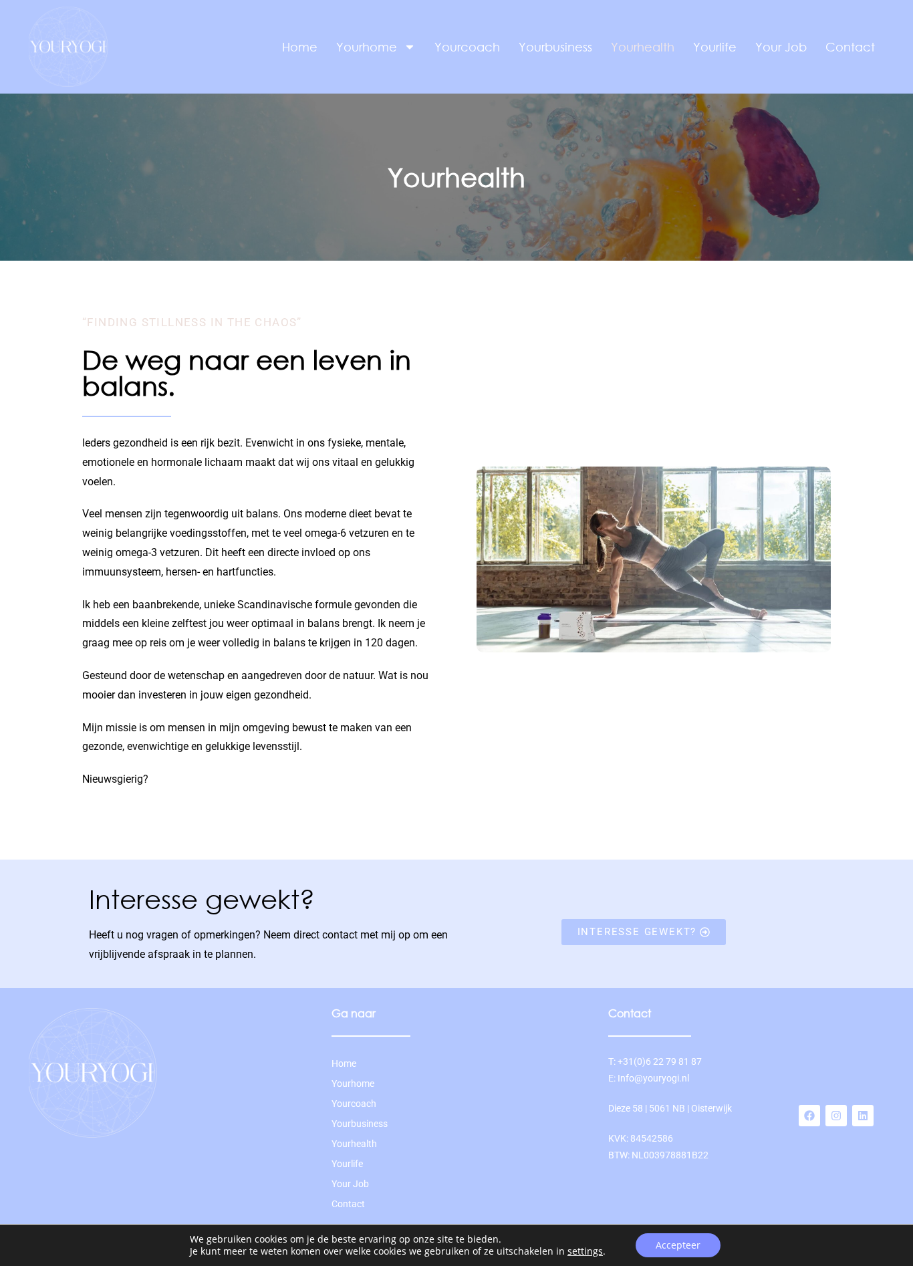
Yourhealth (642, 46)
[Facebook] (809, 1115)
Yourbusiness (555, 46)
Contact (850, 46)
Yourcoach (467, 46)
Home (299, 46)
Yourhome (366, 46)
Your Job (781, 46)
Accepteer (678, 1245)
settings (585, 1251)
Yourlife (715, 46)
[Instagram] (836, 1115)
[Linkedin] (863, 1115)
